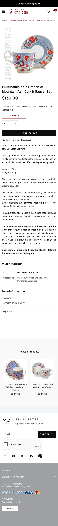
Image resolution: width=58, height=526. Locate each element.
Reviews (6, 297)
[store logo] (18, 11)
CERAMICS (23, 277)
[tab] (27, 292)
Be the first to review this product (17, 140)
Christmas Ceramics (27, 280)
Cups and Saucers (38, 277)
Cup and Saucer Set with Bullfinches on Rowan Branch (16, 387)
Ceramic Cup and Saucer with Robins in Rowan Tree (42, 387)
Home (4, 20)
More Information (13, 291)
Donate (10, 508)
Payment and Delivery (13, 302)
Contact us (14, 115)
